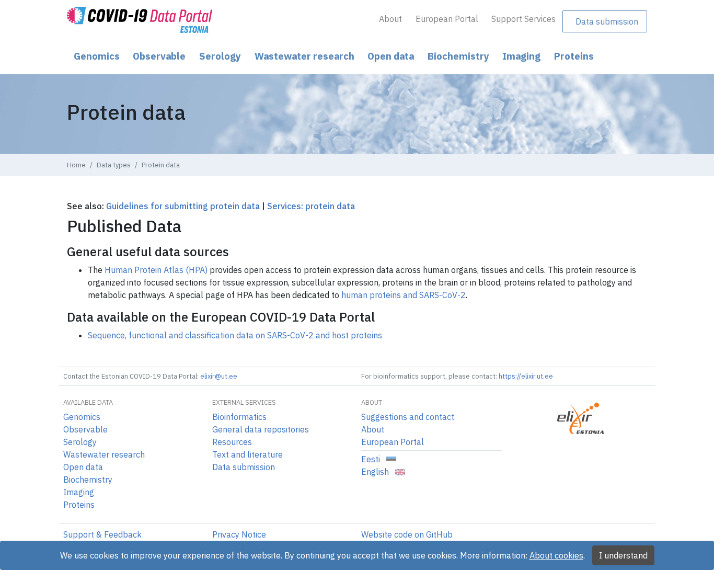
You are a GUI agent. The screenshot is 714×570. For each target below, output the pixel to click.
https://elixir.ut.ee (526, 376)
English (376, 471)
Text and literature (247, 454)
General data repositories (260, 429)
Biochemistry (458, 56)
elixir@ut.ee (218, 376)
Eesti (371, 459)
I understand (623, 555)
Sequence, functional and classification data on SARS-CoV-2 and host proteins (235, 335)
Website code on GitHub (407, 534)
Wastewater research (304, 56)
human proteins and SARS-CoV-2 (403, 295)
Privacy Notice (239, 534)
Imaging (521, 56)
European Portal (447, 19)
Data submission (606, 21)
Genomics (97, 56)
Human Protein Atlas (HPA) (156, 270)
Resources (232, 442)
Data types (114, 165)
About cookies (556, 555)
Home (76, 165)
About (390, 19)
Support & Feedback (102, 534)
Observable (159, 56)
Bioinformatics (239, 417)
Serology (220, 56)
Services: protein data (311, 206)
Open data (390, 56)
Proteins (574, 56)
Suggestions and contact (407, 417)
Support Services (523, 19)
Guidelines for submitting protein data (183, 206)
